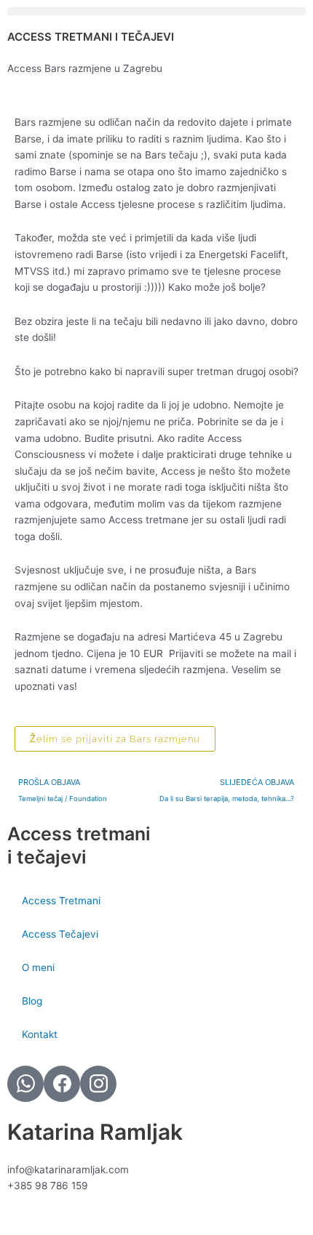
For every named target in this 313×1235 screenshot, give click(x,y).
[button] (156, 11)
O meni (38, 967)
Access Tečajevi (60, 934)
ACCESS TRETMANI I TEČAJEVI (90, 37)
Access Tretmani (61, 900)
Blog (32, 1001)
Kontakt (40, 1034)
